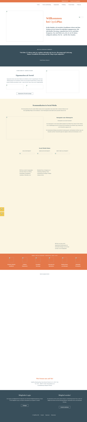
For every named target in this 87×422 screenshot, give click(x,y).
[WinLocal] (74, 323)
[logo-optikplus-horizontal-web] (11, 5)
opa (7, 368)
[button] (81, 1)
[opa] (14, 323)
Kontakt (42, 415)
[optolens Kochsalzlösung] (34, 323)
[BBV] (54, 323)
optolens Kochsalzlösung (31, 368)
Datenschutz (53, 415)
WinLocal (68, 368)
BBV (47, 368)
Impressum (47, 415)
